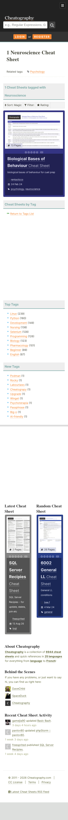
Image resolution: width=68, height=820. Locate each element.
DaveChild (18, 688)
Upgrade (15, 394)
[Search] (52, 25)
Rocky (14, 380)
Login (20, 36)
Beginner (15, 350)
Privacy (46, 782)
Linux (13, 313)
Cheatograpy (18, 389)
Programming (18, 336)
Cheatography (14, 652)
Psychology (37, 71)
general (48, 612)
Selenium (15, 331)
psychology (17, 189)
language (36, 661)
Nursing (15, 327)
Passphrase (17, 407)
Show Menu (62, 5)
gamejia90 (18, 720)
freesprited (19, 618)
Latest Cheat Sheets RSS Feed (30, 791)
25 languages (53, 656)
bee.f (47, 602)
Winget (14, 398)
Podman (15, 375)
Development (18, 322)
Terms (32, 782)
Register (42, 36)
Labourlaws (17, 384)
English (14, 354)
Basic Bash (44, 720)
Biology (15, 340)
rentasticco (17, 179)
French (50, 661)
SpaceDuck (19, 695)
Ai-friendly (16, 416)
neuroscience (32, 189)
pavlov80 (18, 730)
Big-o (13, 412)
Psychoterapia (19, 403)
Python (14, 318)
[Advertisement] (26, 5)
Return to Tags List (22, 213)
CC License (15, 782)
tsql (15, 628)
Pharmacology (19, 345)
